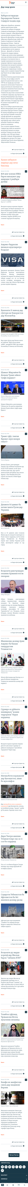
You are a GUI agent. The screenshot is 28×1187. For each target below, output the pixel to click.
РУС (19, 1185)
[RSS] (24, 1166)
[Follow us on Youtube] (9, 1166)
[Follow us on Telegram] (20, 1166)
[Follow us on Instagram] (13, 1166)
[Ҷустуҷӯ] (24, 1185)
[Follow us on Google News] (2, 1166)
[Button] (18, 150)
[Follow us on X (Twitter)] (16, 1166)
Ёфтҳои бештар (14, 1155)
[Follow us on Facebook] (6, 1166)
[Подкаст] (2, 1170)
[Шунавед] (7, 1185)
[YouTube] (13, 1185)
